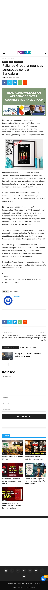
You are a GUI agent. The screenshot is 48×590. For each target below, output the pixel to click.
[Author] (8, 300)
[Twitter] (9, 82)
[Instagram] (18, 570)
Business (11, 58)
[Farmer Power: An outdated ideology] (12, 447)
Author (6, 77)
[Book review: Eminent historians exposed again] (35, 447)
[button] (3, 53)
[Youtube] (24, 576)
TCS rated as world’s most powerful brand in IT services (13, 336)
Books (4, 454)
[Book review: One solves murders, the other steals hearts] (12, 470)
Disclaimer (21, 583)
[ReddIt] (25, 82)
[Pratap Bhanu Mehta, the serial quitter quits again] (7, 356)
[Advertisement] (24, 25)
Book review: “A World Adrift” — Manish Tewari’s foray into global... (11, 505)
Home (4, 58)
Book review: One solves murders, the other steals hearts (11, 481)
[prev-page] (3, 364)
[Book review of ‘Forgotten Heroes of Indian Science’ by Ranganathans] (35, 470)
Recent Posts (14, 291)
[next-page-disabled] (7, 364)
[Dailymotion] (6, 570)
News (11, 61)
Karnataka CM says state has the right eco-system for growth (35, 337)
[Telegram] (15, 82)
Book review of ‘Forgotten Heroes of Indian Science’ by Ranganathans (35, 481)
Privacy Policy (12, 583)
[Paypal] (24, 570)
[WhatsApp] (20, 82)
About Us (29, 583)
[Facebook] (4, 82)
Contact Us (37, 583)
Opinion (5, 359)
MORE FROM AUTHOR (28, 348)
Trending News (18, 61)
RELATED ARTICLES (11, 348)
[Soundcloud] (30, 570)
